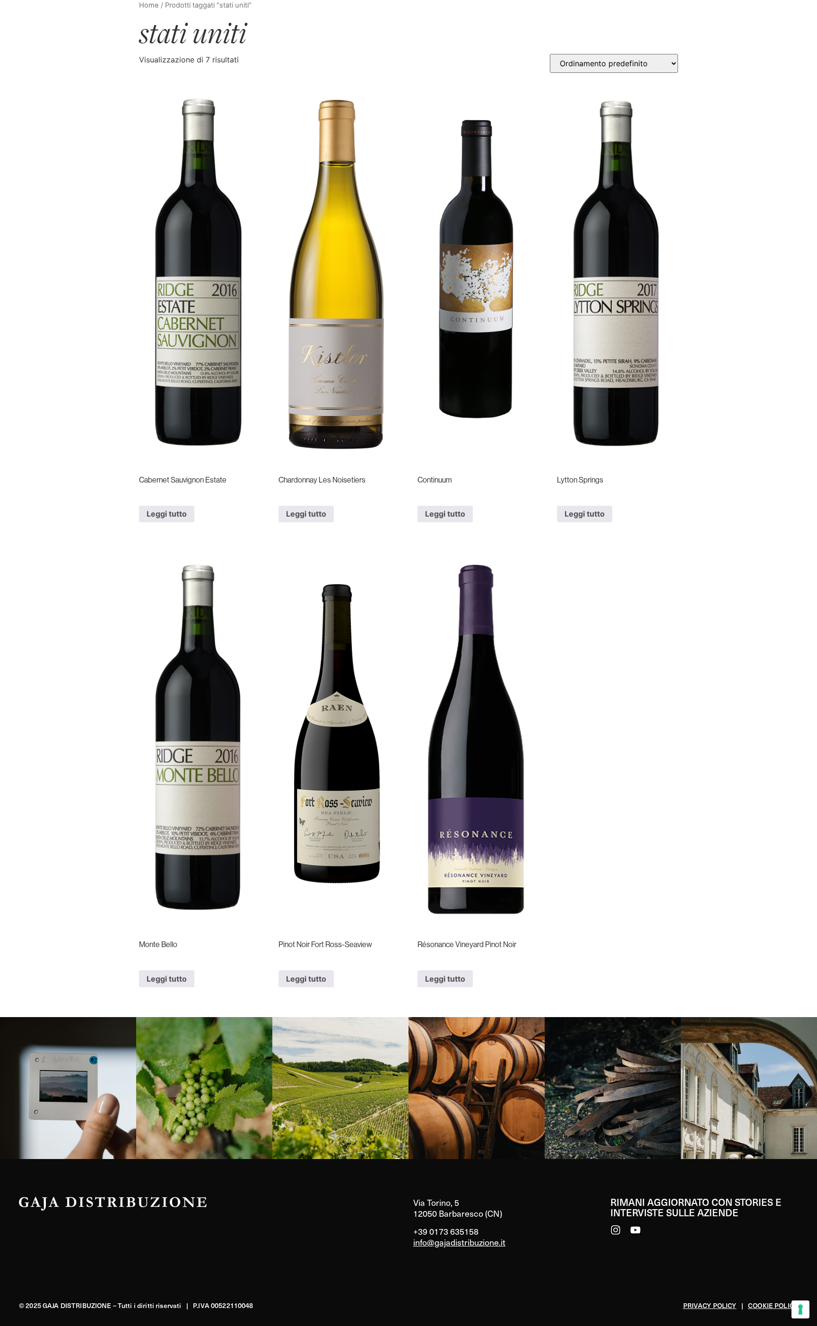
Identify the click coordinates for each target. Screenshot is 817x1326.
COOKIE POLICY (773, 1305)
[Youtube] (635, 1230)
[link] (68, 1088)
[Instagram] (615, 1230)
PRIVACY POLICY (710, 1305)
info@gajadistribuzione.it (459, 1242)
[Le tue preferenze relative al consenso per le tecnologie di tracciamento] (800, 1309)
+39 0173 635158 (445, 1231)
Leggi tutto (167, 513)
